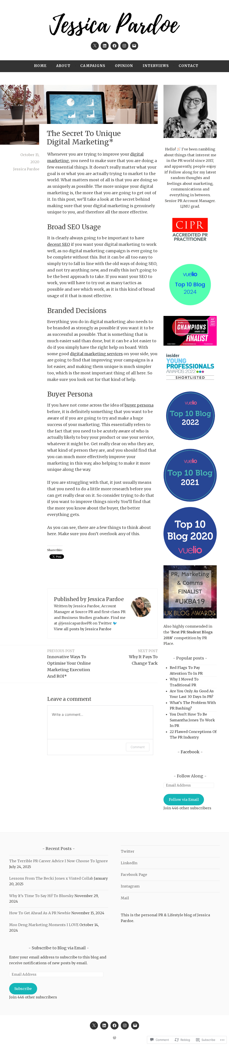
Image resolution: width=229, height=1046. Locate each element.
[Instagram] (124, 46)
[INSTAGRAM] (125, 1025)
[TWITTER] (94, 1025)
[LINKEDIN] (104, 1025)
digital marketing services (96, 353)
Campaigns (92, 66)
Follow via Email (184, 799)
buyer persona (139, 405)
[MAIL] (135, 1025)
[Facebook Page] (114, 46)
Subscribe (23, 988)
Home (40, 66)
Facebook (190, 751)
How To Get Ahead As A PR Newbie (39, 913)
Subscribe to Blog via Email (59, 947)
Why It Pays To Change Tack (143, 657)
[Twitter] (95, 46)
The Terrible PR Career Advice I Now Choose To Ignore (58, 861)
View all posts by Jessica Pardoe (82, 629)
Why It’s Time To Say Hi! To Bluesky (41, 896)
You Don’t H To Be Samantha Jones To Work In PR (192, 720)
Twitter (127, 851)
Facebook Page (134, 874)
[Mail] (134, 46)
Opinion (124, 66)
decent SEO (58, 244)
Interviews (156, 66)
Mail (125, 898)
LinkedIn (129, 863)
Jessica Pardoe (26, 169)
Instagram (130, 886)
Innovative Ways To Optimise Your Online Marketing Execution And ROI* (69, 664)
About (63, 66)
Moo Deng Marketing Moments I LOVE (43, 925)
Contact (188, 66)
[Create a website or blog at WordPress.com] (114, 1038)
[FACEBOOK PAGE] (114, 1025)
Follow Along (190, 776)
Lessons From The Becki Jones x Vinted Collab (51, 878)
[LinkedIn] (104, 46)
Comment (138, 747)
